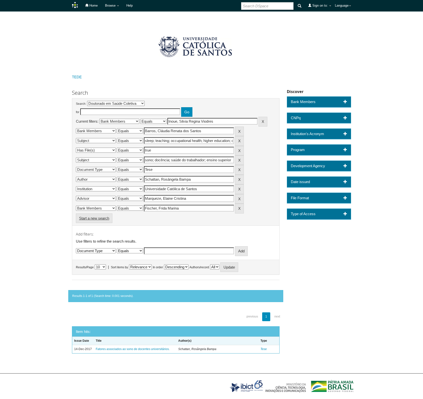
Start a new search (94, 218)
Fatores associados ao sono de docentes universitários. (133, 349)
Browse (111, 5)
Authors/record (199, 267)
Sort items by (119, 267)
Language (342, 5)
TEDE (77, 77)
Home (93, 5)
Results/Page (85, 267)
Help (129, 5)
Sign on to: (320, 5)
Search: (81, 104)
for (77, 112)
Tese (263, 349)
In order (158, 267)
